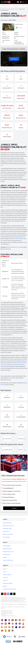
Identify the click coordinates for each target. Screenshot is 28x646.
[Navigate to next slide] (25, 439)
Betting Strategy (6, 554)
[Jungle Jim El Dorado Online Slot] (23, 620)
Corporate (5, 580)
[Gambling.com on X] (2, 594)
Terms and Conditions (7, 607)
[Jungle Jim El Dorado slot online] (2, 631)
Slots (16, 9)
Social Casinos (6, 531)
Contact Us (5, 577)
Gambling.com (3, 9)
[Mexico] (9, 627)
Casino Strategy (6, 537)
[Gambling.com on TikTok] (14, 594)
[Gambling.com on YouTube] (5, 594)
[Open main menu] (2, 2)
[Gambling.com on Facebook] (8, 594)
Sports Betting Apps (7, 548)
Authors (4, 571)
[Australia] (6, 620)
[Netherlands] (13, 627)
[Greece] (13, 624)
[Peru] (23, 627)
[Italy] (6, 627)
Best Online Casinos (7, 522)
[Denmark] (6, 624)
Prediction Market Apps (8, 560)
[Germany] (9, 624)
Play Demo (14, 59)
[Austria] (9, 620)
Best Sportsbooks (6, 546)
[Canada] (2, 624)
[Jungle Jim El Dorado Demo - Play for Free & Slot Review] (2, 620)
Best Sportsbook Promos (8, 551)
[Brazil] (20, 620)
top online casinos (18, 238)
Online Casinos (11, 9)
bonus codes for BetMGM (13, 378)
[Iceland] (16, 624)
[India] (23, 624)
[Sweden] (9, 631)
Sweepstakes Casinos (7, 528)
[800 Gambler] (17, 641)
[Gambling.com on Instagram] (11, 594)
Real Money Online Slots (8, 525)
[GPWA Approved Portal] (8, 641)
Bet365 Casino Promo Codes (14, 247)
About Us (5, 569)
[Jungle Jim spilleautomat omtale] (20, 627)
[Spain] (6, 631)
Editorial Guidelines (7, 574)
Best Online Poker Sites (8, 534)
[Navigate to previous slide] (3, 439)
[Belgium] (13, 620)
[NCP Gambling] (7, 636)
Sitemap (4, 586)
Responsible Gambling (7, 583)
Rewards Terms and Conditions (9, 589)
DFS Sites (5, 557)
